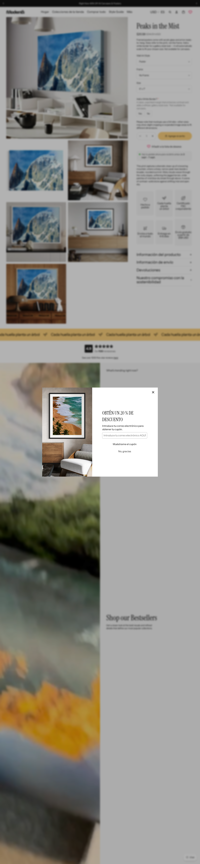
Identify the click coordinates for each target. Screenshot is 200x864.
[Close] (153, 392)
